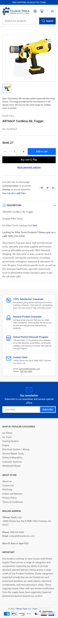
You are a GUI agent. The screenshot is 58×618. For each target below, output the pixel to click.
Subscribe (48, 409)
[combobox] (29, 21)
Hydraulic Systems (12, 461)
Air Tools (7, 437)
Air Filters (7, 433)
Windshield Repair (11, 465)
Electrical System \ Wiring (15, 449)
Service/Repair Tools (13, 453)
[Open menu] (52, 11)
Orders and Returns (12, 493)
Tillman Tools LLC (23, 609)
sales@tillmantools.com (29, 369)
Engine (5, 445)
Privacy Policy (9, 497)
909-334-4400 (26, 371)
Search (49, 21)
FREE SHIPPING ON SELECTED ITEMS (29, 2)
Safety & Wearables (12, 457)
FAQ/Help (7, 489)
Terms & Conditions (12, 502)
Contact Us (8, 485)
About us (7, 481)
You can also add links (14, 193)
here (35, 225)
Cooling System (10, 441)
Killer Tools (8, 116)
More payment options (29, 167)
